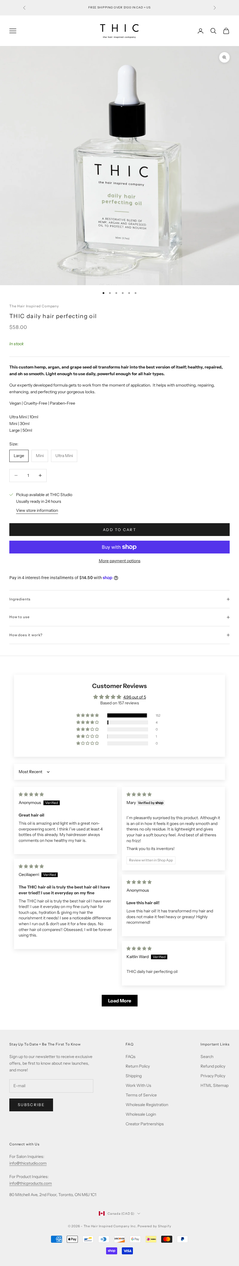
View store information (37, 510)
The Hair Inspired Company (34, 306)
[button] (88, 715)
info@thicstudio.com (28, 1163)
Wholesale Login (141, 1114)
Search (207, 1056)
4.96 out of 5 (134, 697)
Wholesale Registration (147, 1104)
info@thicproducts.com (30, 1183)
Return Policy (138, 1066)
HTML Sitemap (215, 1085)
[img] (31, 794)
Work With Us (138, 1085)
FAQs (131, 1056)
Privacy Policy (213, 1075)
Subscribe (31, 1104)
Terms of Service (141, 1095)
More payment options (119, 560)
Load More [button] (119, 1001)
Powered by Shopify (154, 1226)
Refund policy (213, 1066)
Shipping (134, 1075)
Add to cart (119, 529)
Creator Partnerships (145, 1123)
